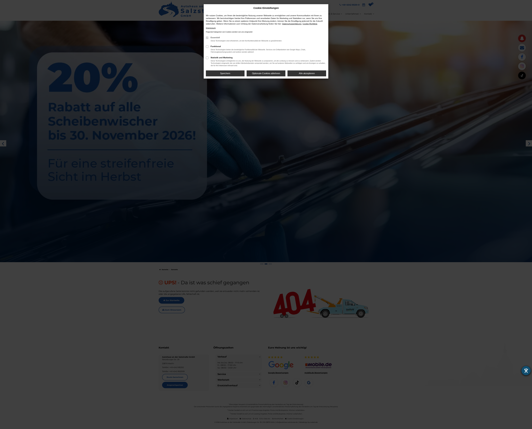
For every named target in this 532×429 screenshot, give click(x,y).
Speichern (225, 73)
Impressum (211, 28)
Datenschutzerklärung (291, 24)
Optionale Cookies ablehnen (266, 73)
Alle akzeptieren (307, 73)
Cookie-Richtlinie (310, 24)
